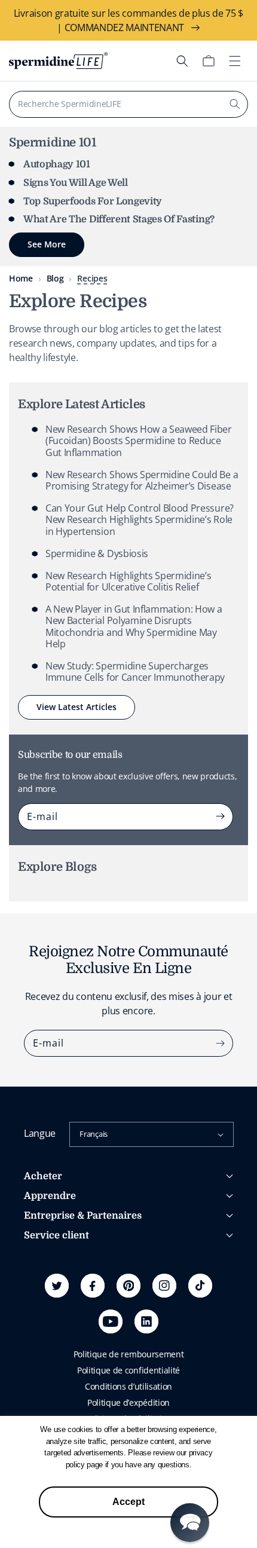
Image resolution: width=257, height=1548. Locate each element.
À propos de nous (57, 1256)
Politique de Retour (60, 1308)
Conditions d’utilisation (128, 1386)
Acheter (43, 1176)
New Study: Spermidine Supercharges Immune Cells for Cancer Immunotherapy (135, 671)
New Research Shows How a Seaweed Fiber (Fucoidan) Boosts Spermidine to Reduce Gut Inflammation (138, 440)
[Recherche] (235, 104)
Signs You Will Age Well (75, 183)
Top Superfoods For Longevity (92, 201)
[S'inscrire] (220, 816)
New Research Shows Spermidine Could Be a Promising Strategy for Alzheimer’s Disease (141, 480)
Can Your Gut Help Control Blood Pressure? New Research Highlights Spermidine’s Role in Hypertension (139, 519)
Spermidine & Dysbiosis (96, 553)
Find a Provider (52, 1341)
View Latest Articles (76, 706)
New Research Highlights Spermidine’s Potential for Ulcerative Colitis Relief (128, 581)
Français (93, 1133)
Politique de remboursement (129, 1354)
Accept (128, 1502)
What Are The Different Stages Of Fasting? (119, 219)
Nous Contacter (54, 1324)
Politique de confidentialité (128, 1370)
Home (21, 278)
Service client (56, 1235)
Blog (55, 278)
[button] (182, 61)
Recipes (92, 278)
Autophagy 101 (56, 164)
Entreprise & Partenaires (83, 1215)
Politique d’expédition (128, 1402)
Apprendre (50, 1196)
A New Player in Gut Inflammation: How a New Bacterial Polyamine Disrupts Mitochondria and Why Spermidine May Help (133, 626)
